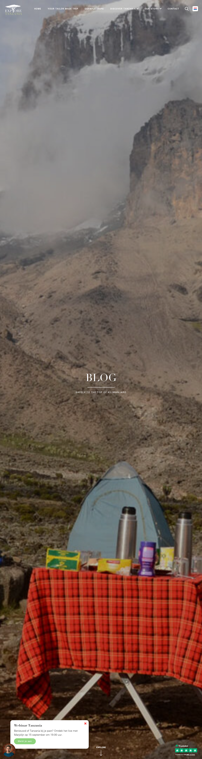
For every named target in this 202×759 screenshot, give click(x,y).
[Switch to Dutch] (195, 8)
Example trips (94, 8)
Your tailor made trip (63, 8)
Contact (173, 8)
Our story (152, 8)
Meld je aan (25, 741)
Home (37, 8)
